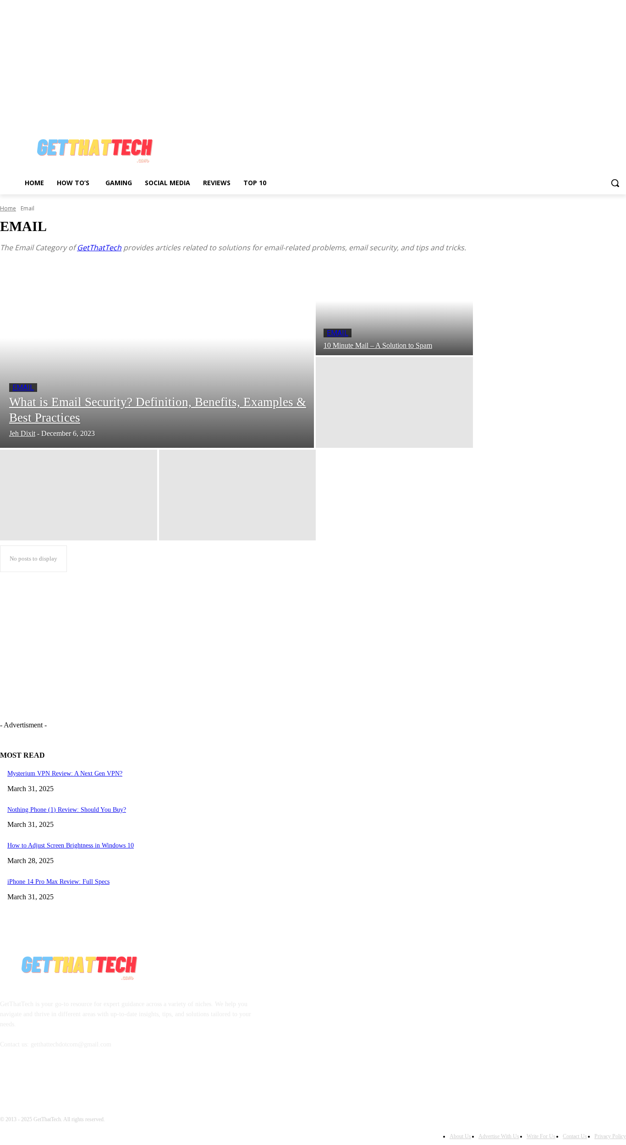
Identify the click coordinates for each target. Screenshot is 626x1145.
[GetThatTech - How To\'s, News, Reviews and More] (78, 963)
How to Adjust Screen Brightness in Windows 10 (70, 845)
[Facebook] (570, 105)
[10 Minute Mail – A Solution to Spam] (394, 309)
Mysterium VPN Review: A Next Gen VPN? (64, 773)
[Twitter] (608, 105)
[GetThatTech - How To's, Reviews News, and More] (94, 146)
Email (23, 387)
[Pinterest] (595, 105)
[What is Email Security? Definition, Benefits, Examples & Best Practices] (157, 356)
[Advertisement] (355, 145)
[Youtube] (620, 105)
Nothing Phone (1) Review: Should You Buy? (66, 809)
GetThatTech (99, 247)
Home (8, 208)
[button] (615, 183)
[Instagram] (582, 105)
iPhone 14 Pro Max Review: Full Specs (58, 881)
